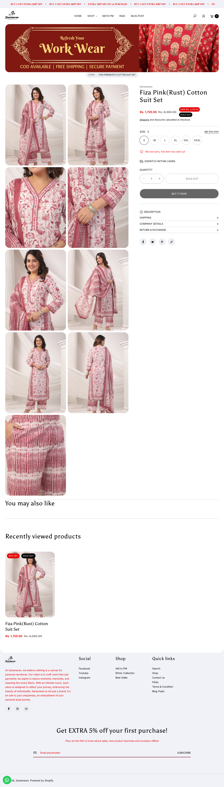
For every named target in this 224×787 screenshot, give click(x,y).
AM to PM (121, 668)
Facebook (84, 668)
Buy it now (179, 193)
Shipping (144, 119)
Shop (155, 673)
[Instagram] (17, 708)
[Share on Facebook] (143, 241)
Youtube (83, 673)
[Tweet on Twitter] (152, 241)
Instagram (84, 677)
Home (91, 74)
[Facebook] (8, 708)
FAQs (155, 682)
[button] (94, 16)
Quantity (146, 169)
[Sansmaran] (12, 15)
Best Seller (121, 677)
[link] (112, 48)
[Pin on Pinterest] (162, 241)
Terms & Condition (162, 686)
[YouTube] (26, 708)
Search (156, 668)
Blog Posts (158, 691)
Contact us (158, 677)
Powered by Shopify (41, 780)
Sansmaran (22, 780)
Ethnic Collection (124, 673)
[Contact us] (7, 780)
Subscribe (184, 752)
